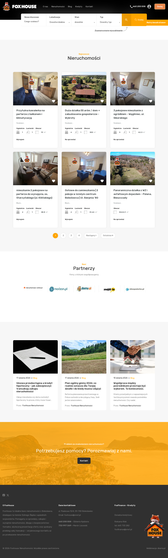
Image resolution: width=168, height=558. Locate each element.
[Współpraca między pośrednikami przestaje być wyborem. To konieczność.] (132, 372)
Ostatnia (107, 235)
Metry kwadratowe (156, 22)
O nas (45, 6)
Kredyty (78, 6)
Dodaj (160, 6)
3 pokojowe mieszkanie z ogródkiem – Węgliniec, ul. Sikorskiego (129, 114)
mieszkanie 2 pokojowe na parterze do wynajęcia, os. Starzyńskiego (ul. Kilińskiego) (34, 194)
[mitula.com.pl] (135, 291)
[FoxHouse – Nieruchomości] (19, 10)
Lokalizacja (54, 17)
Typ (101, 17)
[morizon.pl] (33, 291)
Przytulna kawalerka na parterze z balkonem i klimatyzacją (30, 114)
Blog (70, 6)
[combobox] (58, 23)
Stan (77, 17)
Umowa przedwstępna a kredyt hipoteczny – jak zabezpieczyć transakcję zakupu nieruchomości (34, 387)
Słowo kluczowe (31, 17)
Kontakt (89, 6)
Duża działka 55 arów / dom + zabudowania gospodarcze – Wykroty (82, 114)
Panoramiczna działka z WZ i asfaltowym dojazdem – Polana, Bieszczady (133, 194)
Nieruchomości (58, 6)
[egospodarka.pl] (109, 291)
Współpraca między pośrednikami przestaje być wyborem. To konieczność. (130, 386)
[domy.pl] (58, 291)
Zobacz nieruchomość (35, 99)
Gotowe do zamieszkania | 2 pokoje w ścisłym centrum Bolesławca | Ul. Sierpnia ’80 (81, 194)
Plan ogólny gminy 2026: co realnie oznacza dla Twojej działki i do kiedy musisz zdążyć (83, 386)
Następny (91, 235)
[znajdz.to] (84, 291)
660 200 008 (139, 6)
